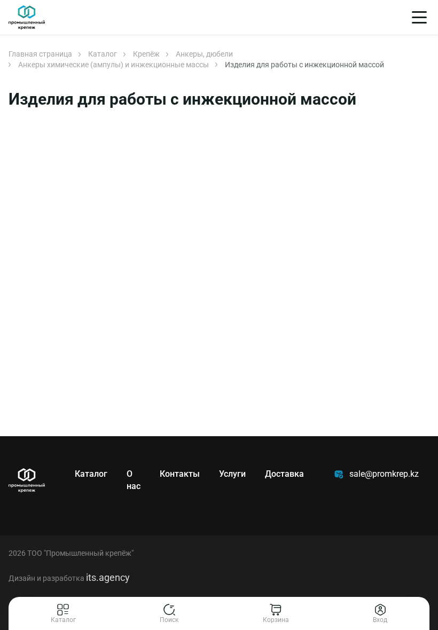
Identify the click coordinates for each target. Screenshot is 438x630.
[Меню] (419, 17)
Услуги (232, 474)
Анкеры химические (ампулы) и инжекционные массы (113, 64)
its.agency (108, 577)
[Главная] (27, 17)
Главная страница (40, 54)
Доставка (284, 474)
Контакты (180, 474)
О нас (133, 480)
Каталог (102, 54)
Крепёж (146, 54)
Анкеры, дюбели (204, 54)
